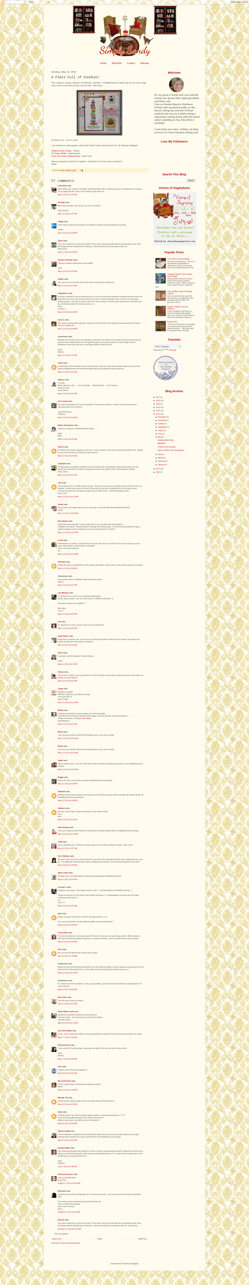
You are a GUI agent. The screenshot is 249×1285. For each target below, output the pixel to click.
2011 (158, 469)
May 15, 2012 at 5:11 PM (67, 820)
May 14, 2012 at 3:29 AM (67, 418)
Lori (59, 622)
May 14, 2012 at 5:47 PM (67, 585)
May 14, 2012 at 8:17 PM (67, 664)
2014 (158, 407)
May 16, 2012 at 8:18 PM (67, 989)
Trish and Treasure (65, 1174)
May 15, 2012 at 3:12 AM (67, 724)
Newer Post (56, 1239)
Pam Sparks (63, 521)
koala (60, 1112)
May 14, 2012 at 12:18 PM (68, 554)
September (162, 427)
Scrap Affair (63, 933)
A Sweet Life (172, 322)
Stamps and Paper (65, 260)
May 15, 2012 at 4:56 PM (67, 800)
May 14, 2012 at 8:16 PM (67, 645)
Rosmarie (62, 1191)
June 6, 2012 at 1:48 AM (67, 1167)
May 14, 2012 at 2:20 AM (67, 372)
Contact (131, 63)
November (162, 420)
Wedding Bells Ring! (166, 440)
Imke (60, 914)
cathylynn (62, 464)
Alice (60, 949)
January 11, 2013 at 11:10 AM (69, 1229)
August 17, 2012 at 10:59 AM (69, 1183)
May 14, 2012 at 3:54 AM (67, 439)
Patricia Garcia (64, 1045)
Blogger (135, 1264)
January (161, 465)
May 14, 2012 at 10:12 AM (68, 497)
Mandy (60, 710)
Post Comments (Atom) (71, 1243)
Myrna (60, 732)
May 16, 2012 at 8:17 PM (67, 973)
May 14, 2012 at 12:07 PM (68, 532)
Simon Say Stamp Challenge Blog (65, 156)
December (162, 417)
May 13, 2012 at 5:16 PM (67, 233)
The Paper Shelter (58, 153)
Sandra (61, 279)
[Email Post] (81, 170)
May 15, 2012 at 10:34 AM (68, 738)
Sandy (60, 504)
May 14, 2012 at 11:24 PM (68, 702)
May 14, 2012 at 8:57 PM (67, 681)
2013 (158, 411)
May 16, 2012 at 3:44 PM (67, 942)
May (160, 437)
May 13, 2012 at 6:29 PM (67, 329)
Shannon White (64, 1148)
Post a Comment (61, 1234)
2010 (158, 472)
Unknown (61, 562)
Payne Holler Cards (66, 1012)
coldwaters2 (63, 293)
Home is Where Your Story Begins (171, 450)
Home (103, 63)
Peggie (60, 777)
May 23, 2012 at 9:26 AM (67, 1140)
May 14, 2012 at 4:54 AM (67, 456)
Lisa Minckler (63, 593)
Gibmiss (61, 380)
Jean (60, 483)
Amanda (61, 202)
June (160, 434)
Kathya (61, 672)
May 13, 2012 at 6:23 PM (67, 312)
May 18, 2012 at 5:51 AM (67, 1073)
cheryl (60, 363)
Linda (60, 842)
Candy (60, 689)
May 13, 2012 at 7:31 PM (67, 355)
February (161, 461)
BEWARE (161, 443)
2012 (158, 414)
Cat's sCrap (63, 401)
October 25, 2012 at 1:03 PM (69, 1212)
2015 (158, 404)
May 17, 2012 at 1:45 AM (67, 1037)
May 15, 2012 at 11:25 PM (68, 834)
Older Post (142, 1239)
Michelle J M (63, 1098)
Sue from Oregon (65, 1031)
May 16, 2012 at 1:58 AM (67, 865)
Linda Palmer (63, 636)
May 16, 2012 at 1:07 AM (67, 848)
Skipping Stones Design (61, 151)
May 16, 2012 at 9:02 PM (67, 1004)
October (161, 424)
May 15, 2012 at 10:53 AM (68, 769)
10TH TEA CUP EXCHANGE (178, 259)
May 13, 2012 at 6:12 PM (67, 286)
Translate (172, 350)
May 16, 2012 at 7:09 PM (67, 956)
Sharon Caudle (64, 1131)
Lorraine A (62, 887)
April (160, 454)
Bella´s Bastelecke (65, 425)
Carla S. (61, 320)
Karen (60, 653)
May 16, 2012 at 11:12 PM (68, 1023)
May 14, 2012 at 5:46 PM (67, 568)
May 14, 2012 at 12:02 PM (68, 513)
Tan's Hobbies (63, 856)
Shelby (60, 222)
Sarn (60, 1067)
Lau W (60, 540)
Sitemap (144, 63)
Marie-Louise (63, 873)
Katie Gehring (63, 827)
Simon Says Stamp (83, 718)
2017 (158, 397)
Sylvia (60, 241)
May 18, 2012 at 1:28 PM (67, 1090)
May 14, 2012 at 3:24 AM (67, 394)
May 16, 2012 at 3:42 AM (67, 879)
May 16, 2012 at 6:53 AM (67, 906)
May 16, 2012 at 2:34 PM (67, 925)
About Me (117, 63)
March (160, 458)
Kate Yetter (62, 997)
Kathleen (61, 808)
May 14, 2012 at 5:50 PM (67, 614)
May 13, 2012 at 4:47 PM (67, 214)
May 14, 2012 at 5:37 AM (67, 475)
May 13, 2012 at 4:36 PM (67, 195)
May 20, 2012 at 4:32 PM (67, 1104)
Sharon (61, 447)
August (161, 430)
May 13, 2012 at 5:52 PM (67, 252)
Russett (61, 1220)
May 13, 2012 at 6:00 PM (67, 271)
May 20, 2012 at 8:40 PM (67, 1123)
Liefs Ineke (62, 186)
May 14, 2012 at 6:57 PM (67, 628)
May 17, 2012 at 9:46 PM (67, 1059)
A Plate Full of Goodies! (167, 447)
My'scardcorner (64, 1081)
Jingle (60, 760)
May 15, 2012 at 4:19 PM (67, 784)
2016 (158, 401)
